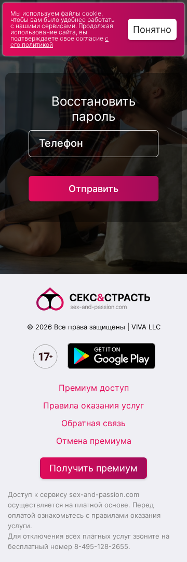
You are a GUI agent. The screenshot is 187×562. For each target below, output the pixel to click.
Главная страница (93, 299)
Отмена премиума (93, 441)
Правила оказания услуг (93, 405)
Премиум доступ (94, 387)
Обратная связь (93, 423)
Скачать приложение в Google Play (111, 356)
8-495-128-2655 (101, 546)
